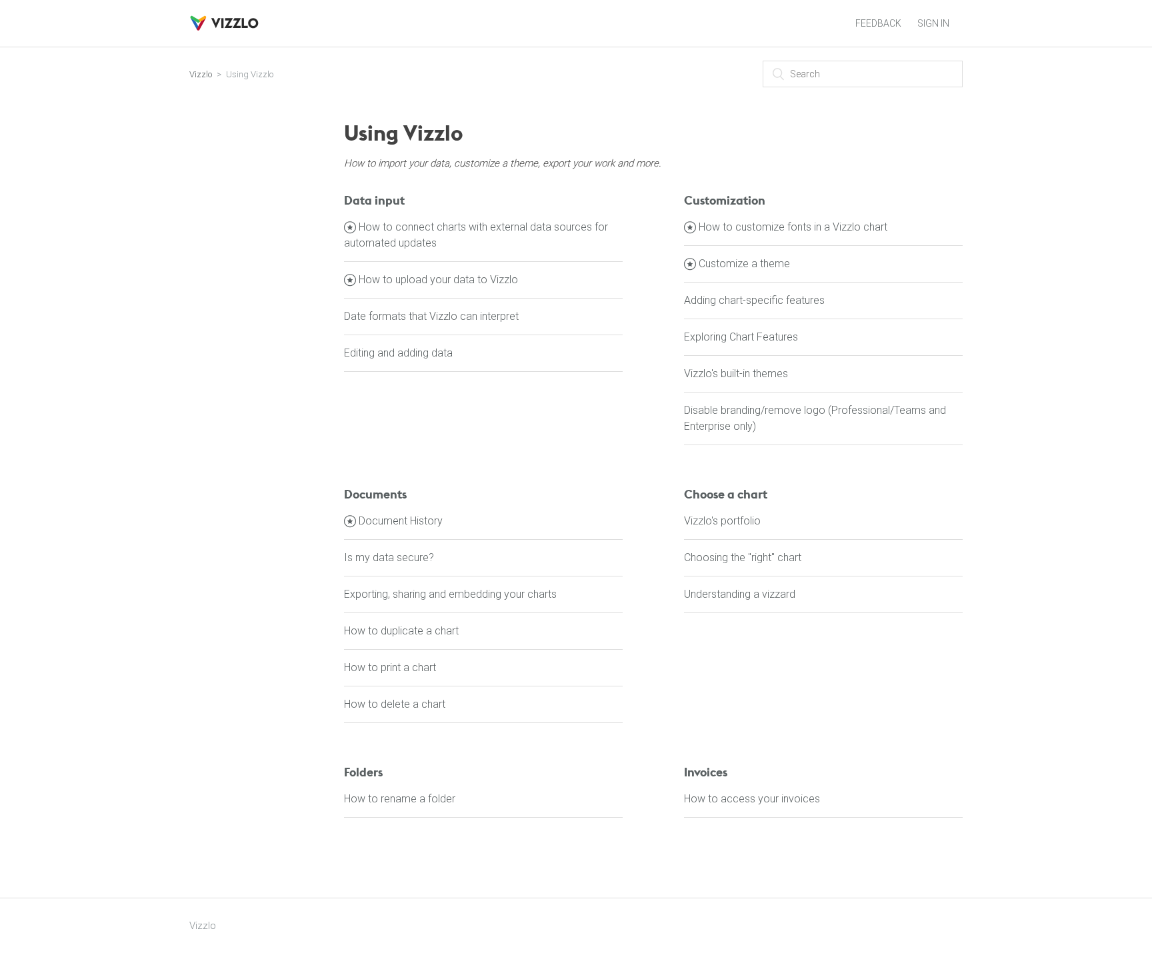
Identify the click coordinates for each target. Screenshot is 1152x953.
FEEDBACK (878, 23)
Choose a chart (725, 494)
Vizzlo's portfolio (722, 520)
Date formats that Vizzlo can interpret (431, 316)
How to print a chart (390, 667)
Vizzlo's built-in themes (736, 373)
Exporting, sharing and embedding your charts (450, 594)
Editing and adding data (398, 353)
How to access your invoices (752, 798)
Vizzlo (200, 74)
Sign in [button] (933, 23)
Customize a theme (744, 263)
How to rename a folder (399, 798)
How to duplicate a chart (401, 630)
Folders (363, 772)
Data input (374, 200)
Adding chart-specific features (754, 300)
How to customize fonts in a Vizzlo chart (793, 227)
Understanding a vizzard (739, 594)
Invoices (705, 772)
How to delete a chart (394, 704)
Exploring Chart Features (741, 337)
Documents (375, 494)
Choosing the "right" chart (742, 557)
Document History (401, 520)
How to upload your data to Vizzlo (438, 279)
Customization (724, 200)
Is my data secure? (389, 557)
